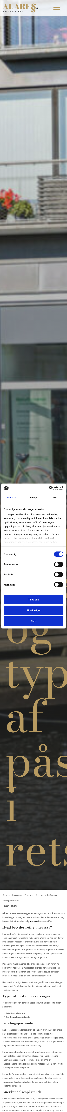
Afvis (33, 621)
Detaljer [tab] (33, 497)
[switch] (58, 564)
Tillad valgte (33, 610)
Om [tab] (54, 497)
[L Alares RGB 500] (20, 7)
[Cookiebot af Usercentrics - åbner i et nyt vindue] (49, 488)
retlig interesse (31, 921)
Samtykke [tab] (12, 497)
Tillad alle (33, 599)
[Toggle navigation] (56, 7)
